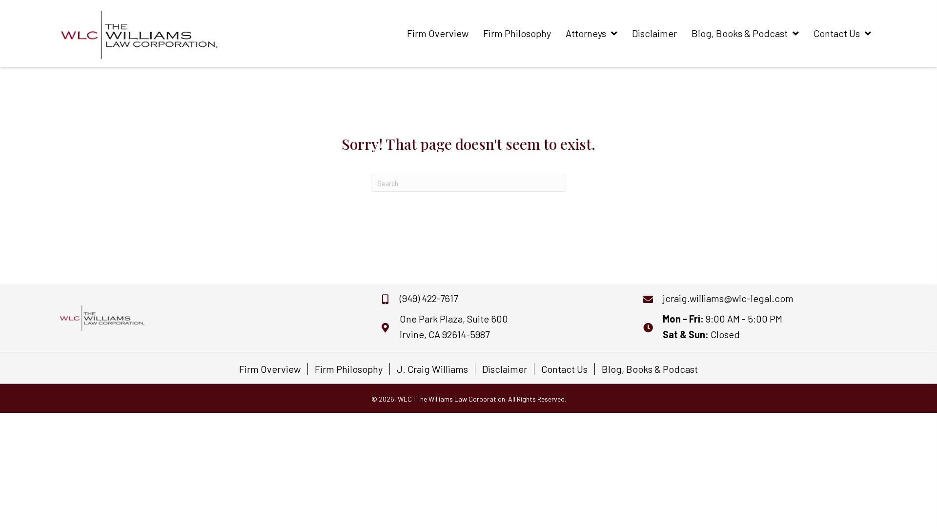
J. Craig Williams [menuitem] (432, 369)
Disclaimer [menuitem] (504, 369)
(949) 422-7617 (429, 298)
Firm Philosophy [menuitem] (349, 369)
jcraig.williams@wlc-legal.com (728, 298)
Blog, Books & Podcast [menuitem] (650, 369)
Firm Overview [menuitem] (270, 369)
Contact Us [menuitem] (564, 369)
